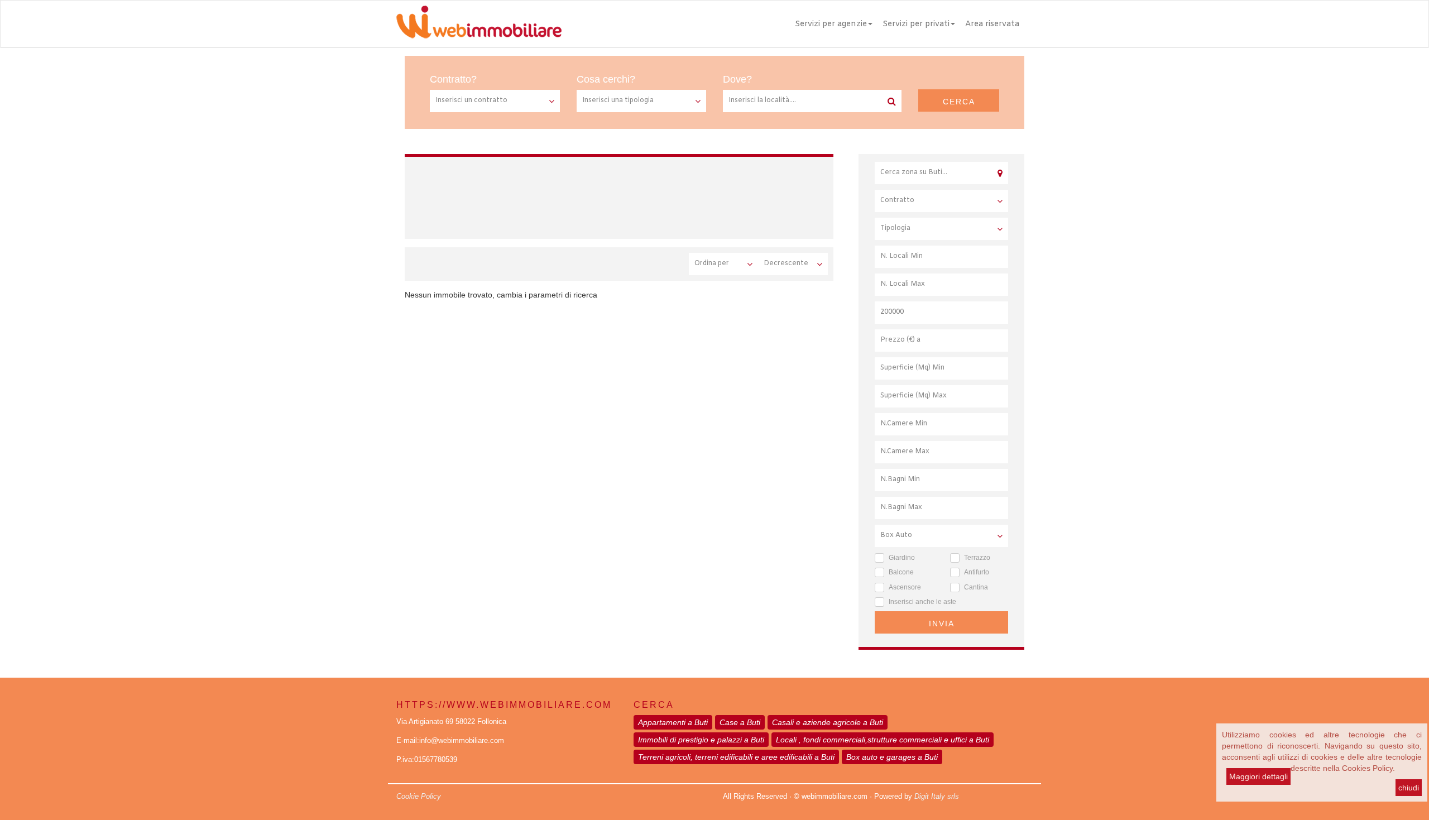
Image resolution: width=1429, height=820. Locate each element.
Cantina (976, 587)
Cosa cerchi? (606, 79)
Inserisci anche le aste (922, 602)
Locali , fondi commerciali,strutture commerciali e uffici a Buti (882, 739)
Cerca (959, 101)
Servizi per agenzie (831, 24)
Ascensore (905, 587)
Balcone (901, 572)
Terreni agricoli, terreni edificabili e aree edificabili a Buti (736, 756)
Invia (942, 623)
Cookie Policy (418, 796)
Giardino (902, 558)
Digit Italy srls (936, 796)
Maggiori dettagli (1258, 776)
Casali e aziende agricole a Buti (827, 722)
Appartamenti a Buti (673, 722)
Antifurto (976, 572)
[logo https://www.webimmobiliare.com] (480, 22)
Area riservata (992, 24)
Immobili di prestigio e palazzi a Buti (701, 739)
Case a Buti (740, 722)
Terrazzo (977, 558)
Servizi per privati (916, 24)
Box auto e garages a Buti (892, 756)
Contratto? (453, 79)
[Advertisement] (622, 196)
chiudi (1408, 787)
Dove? (737, 79)
